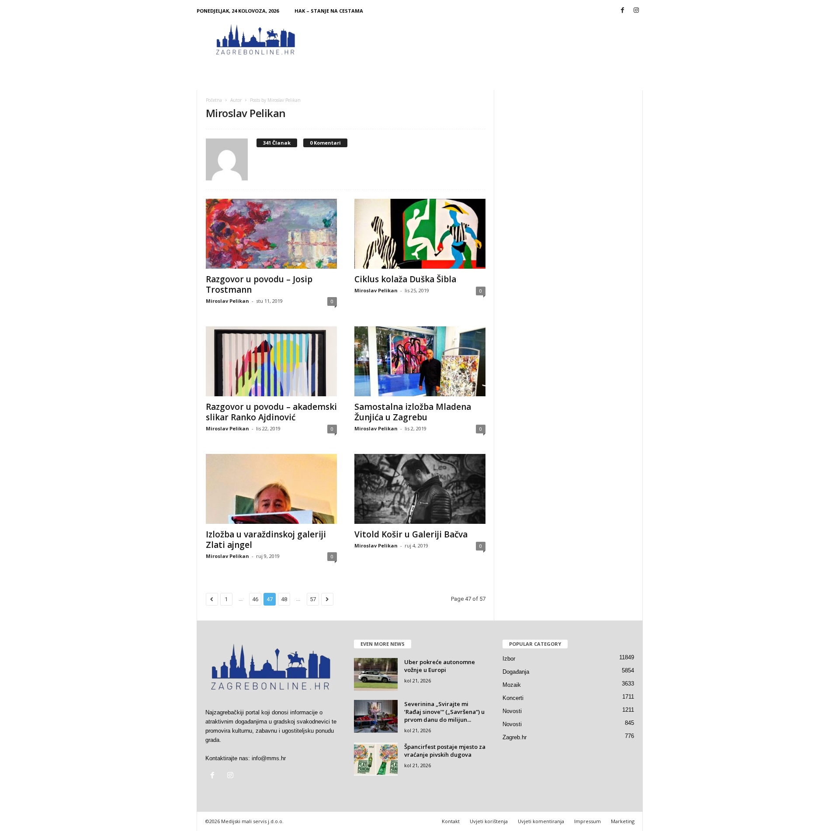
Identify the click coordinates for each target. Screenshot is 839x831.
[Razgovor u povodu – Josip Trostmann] (271, 234)
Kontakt (451, 821)
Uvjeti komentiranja (541, 821)
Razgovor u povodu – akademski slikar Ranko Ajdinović (271, 412)
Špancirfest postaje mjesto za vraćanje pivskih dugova (444, 750)
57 (313, 599)
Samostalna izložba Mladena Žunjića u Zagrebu (412, 412)
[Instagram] (636, 10)
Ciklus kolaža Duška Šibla (405, 279)
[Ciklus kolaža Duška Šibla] (419, 234)
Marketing (622, 821)
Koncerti (513, 698)
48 (284, 599)
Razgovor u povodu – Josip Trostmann (259, 284)
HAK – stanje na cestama (329, 10)
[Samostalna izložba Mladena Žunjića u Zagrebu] (419, 361)
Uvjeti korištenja (489, 821)
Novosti (512, 711)
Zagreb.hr (515, 737)
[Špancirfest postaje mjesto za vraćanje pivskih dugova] (376, 759)
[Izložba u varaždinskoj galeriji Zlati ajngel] (271, 489)
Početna (214, 100)
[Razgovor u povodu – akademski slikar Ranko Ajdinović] (271, 361)
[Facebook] (622, 10)
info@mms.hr (269, 758)
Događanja (516, 671)
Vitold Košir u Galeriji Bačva (411, 534)
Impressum (587, 821)
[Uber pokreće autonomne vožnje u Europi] (376, 674)
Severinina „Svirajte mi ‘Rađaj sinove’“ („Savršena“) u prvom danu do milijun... (444, 712)
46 (255, 599)
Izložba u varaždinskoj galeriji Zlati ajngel (266, 540)
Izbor (509, 658)
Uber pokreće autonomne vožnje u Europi (439, 666)
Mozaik (512, 685)
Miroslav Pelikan (227, 301)
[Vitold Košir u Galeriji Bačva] (419, 489)
